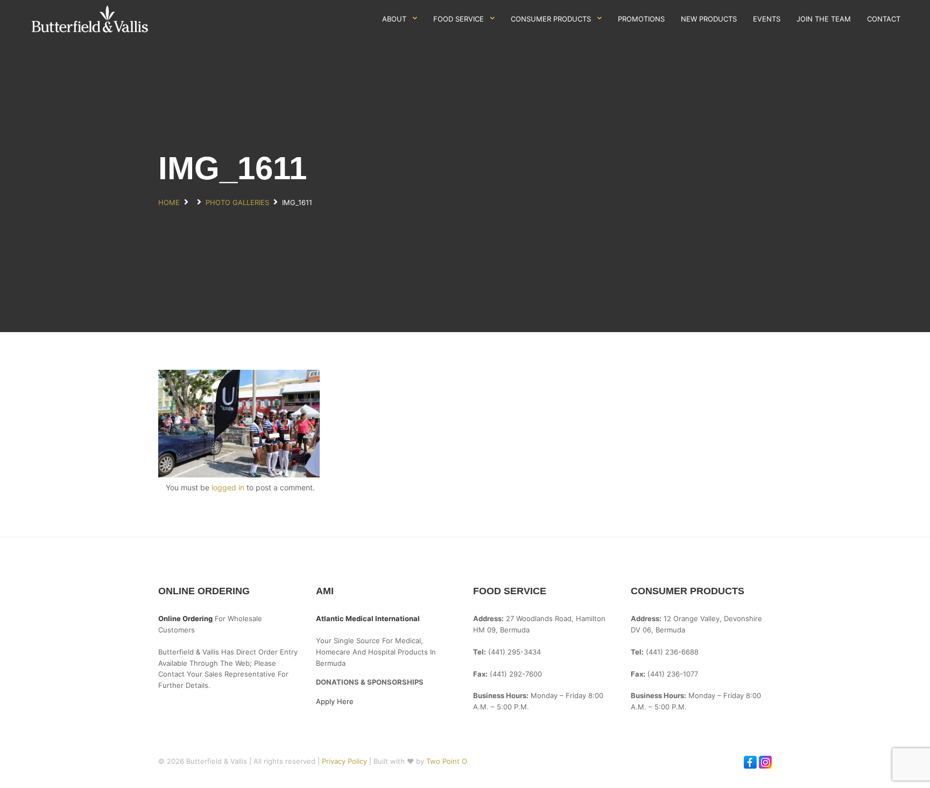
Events (766, 19)
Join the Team (824, 19)
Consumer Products (551, 19)
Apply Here (335, 701)
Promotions (641, 19)
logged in (228, 487)
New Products (709, 19)
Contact (883, 19)
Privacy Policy (345, 761)
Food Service (458, 19)
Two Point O (446, 761)
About (394, 19)
